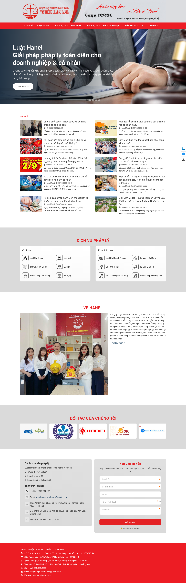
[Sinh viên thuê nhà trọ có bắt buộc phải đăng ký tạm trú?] (106, 146)
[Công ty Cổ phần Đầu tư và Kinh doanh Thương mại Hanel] (93, 431)
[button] (87, 100)
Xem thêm (21, 86)
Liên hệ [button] (154, 25)
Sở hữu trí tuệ (112, 266)
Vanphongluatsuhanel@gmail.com (51, 497)
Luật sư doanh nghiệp (116, 257)
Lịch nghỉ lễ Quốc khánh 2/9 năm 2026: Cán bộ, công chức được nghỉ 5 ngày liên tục (66, 159)
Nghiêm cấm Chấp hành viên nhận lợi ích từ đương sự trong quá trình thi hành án (66, 199)
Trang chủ (27, 25)
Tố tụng (67, 275)
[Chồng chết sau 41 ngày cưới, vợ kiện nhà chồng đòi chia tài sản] (31, 128)
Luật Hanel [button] (43, 25)
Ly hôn (67, 266)
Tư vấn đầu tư (147, 266)
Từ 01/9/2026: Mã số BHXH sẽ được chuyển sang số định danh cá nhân (66, 178)
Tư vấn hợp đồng (148, 257)
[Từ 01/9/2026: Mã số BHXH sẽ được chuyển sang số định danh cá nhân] (31, 184)
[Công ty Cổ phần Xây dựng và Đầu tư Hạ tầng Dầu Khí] (123, 431)
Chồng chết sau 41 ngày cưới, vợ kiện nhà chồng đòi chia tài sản (65, 123)
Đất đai (67, 257)
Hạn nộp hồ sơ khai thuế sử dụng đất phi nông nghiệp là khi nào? (142, 123)
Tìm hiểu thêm (116, 342)
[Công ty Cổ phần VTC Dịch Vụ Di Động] (33, 431)
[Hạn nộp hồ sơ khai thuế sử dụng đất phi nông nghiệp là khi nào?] (106, 128)
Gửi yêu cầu (130, 522)
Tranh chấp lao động (40, 275)
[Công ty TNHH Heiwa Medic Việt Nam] (152, 431)
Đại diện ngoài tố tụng (117, 275)
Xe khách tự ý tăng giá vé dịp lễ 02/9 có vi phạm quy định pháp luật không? (65, 141)
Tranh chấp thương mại (151, 275)
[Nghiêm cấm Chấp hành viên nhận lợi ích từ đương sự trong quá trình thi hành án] (31, 205)
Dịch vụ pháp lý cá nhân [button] (68, 25)
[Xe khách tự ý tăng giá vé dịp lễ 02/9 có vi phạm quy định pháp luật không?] (31, 146)
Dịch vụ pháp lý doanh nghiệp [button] (103, 25)
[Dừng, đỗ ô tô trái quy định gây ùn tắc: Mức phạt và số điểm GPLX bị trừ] (106, 164)
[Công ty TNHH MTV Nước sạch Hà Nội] (63, 431)
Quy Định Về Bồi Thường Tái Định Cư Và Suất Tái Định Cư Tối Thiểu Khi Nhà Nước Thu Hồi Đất (142, 201)
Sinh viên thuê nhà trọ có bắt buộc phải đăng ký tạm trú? (141, 141)
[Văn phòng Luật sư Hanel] (93, 10)
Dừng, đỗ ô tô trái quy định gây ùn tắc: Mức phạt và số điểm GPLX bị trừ (140, 159)
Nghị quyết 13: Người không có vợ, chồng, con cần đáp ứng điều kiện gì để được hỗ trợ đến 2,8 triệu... (142, 179)
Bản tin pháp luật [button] (135, 25)
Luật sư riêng (36, 257)
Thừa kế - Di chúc (38, 266)
